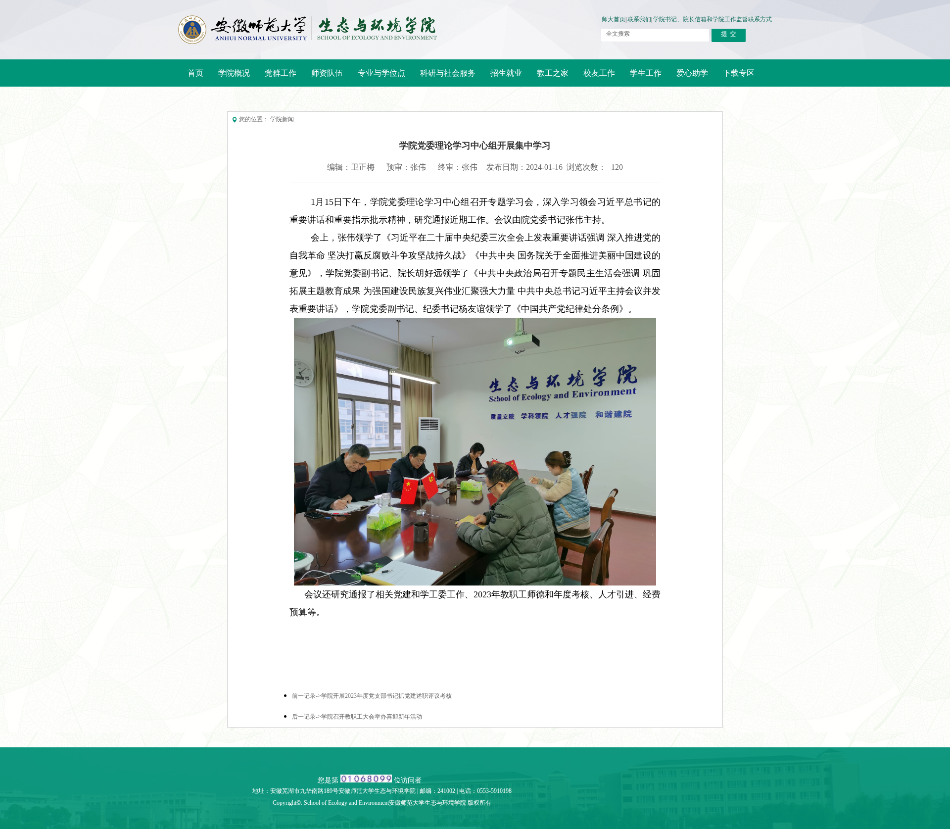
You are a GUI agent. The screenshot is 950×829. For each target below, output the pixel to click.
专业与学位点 (377, 77)
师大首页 (613, 19)
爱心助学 (692, 73)
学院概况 (230, 77)
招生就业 (502, 77)
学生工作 (646, 73)
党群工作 (276, 77)
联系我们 (639, 19)
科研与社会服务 (444, 77)
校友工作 (595, 77)
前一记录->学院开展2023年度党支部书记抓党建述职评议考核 (372, 696)
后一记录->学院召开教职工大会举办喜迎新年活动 (357, 717)
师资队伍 (323, 77)
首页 (195, 73)
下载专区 (739, 73)
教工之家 (549, 77)
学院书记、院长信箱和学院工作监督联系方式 (712, 19)
